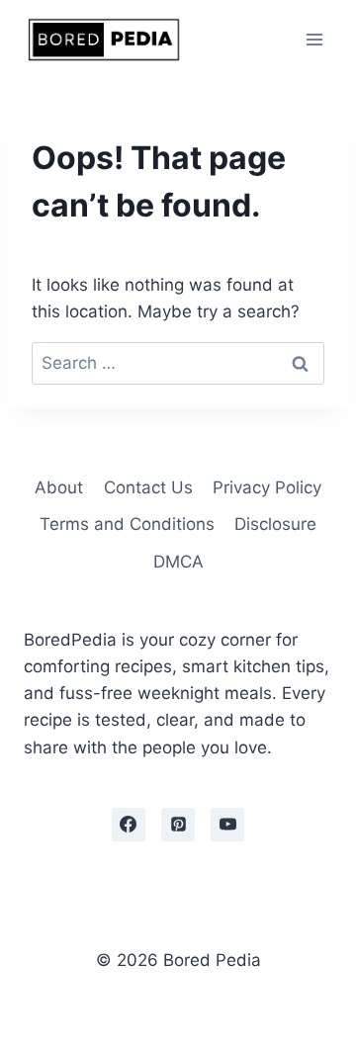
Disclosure (275, 524)
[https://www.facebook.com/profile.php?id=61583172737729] (128, 824)
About (59, 487)
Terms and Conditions (127, 524)
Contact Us (148, 487)
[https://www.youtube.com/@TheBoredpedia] (227, 824)
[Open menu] (314, 39)
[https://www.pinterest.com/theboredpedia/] (178, 824)
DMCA (178, 561)
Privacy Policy (267, 487)
